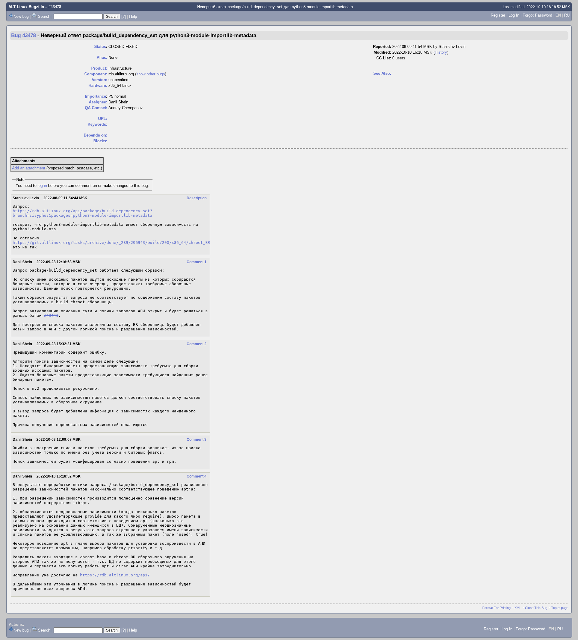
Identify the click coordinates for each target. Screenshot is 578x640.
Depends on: (95, 135)
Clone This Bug (536, 608)
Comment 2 (197, 344)
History (441, 52)
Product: (99, 68)
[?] (123, 16)
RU (567, 15)
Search (44, 16)
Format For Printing (496, 608)
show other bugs (150, 74)
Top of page (559, 608)
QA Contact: (96, 108)
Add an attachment (28, 168)
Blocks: (100, 141)
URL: (102, 118)
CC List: (383, 58)
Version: (99, 79)
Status (100, 46)
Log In (513, 15)
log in (42, 185)
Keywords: (97, 124)
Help (133, 16)
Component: (95, 74)
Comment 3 (197, 439)
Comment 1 (197, 262)
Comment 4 (197, 476)
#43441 (51, 315)
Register (498, 15)
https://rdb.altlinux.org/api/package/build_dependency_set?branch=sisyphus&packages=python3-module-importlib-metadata (82, 213)
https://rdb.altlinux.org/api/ (115, 575)
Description (197, 198)
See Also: (382, 73)
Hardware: (98, 85)
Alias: (102, 57)
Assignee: (98, 102)
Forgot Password (537, 15)
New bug (21, 16)
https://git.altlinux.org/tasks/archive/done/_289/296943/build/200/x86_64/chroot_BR (111, 242)
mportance (95, 96)
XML (517, 608)
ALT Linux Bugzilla (26, 7)
